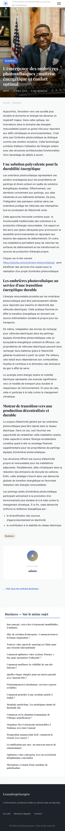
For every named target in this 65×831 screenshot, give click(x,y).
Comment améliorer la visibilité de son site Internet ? (30, 666)
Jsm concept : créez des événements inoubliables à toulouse (32, 626)
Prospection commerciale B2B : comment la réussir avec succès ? (30, 736)
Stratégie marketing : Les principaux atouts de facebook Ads (31, 706)
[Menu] (59, 3)
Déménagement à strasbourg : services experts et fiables (31, 686)
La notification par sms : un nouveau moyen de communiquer (31, 746)
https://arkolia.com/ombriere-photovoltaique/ (29, 262)
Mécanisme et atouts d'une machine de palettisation (27, 766)
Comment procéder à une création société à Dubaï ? (30, 696)
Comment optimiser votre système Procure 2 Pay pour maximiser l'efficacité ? (30, 656)
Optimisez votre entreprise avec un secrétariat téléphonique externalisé (31, 756)
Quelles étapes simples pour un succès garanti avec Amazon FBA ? (31, 676)
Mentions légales (22, 813)
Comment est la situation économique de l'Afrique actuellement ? (28, 716)
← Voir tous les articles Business (21, 588)
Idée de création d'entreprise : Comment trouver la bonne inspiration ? (32, 636)
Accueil (6, 103)
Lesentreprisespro (16, 794)
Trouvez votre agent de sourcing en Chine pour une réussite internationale (31, 646)
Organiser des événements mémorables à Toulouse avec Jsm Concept (29, 726)
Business (10, 61)
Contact (38, 813)
